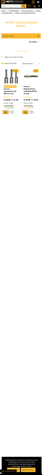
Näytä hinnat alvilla (11, 63)
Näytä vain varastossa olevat (14, 57)
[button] (21, 42)
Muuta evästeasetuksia (8, 471)
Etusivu (3, 11)
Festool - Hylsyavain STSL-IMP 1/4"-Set (10, 91)
